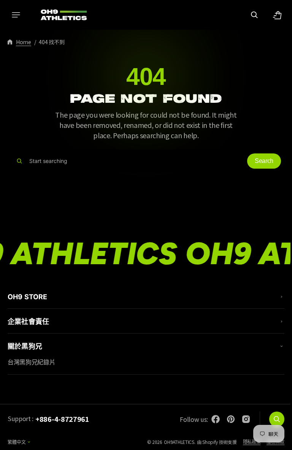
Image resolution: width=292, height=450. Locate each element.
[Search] (19, 161)
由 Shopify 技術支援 (211, 442)
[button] (16, 14)
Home (23, 42)
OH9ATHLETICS (173, 442)
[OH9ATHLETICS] (58, 15)
